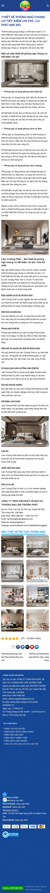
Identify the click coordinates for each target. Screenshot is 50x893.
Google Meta (36, 890)
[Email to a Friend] (27, 647)
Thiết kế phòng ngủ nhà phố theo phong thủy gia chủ (12, 657)
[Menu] (2, 6)
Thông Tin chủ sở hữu (14, 729)
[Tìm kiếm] (48, 5)
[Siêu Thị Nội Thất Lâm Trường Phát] (25, 5)
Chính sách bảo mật (14, 735)
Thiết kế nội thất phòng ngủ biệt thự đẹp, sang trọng (39, 657)
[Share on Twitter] (23, 647)
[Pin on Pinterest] (32, 647)
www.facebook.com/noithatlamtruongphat (28, 525)
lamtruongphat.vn (17, 522)
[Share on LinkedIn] (36, 647)
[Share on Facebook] (18, 647)
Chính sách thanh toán (15, 738)
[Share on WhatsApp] (13, 647)
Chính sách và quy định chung (19, 732)
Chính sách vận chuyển (15, 741)
